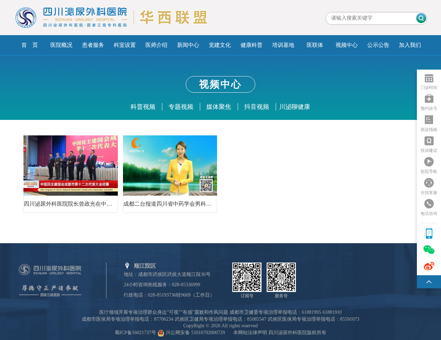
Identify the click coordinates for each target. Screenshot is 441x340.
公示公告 (378, 45)
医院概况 (61, 45)
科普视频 (143, 106)
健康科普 (251, 45)
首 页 (29, 45)
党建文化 (220, 45)
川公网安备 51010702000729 (195, 332)
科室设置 (125, 45)
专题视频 (180, 106)
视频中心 (347, 45)
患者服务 (93, 45)
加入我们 (410, 45)
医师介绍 (156, 45)
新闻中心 (188, 45)
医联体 (315, 45)
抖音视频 (256, 106)
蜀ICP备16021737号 (135, 332)
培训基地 (283, 45)
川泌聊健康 (294, 106)
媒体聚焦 (218, 106)
